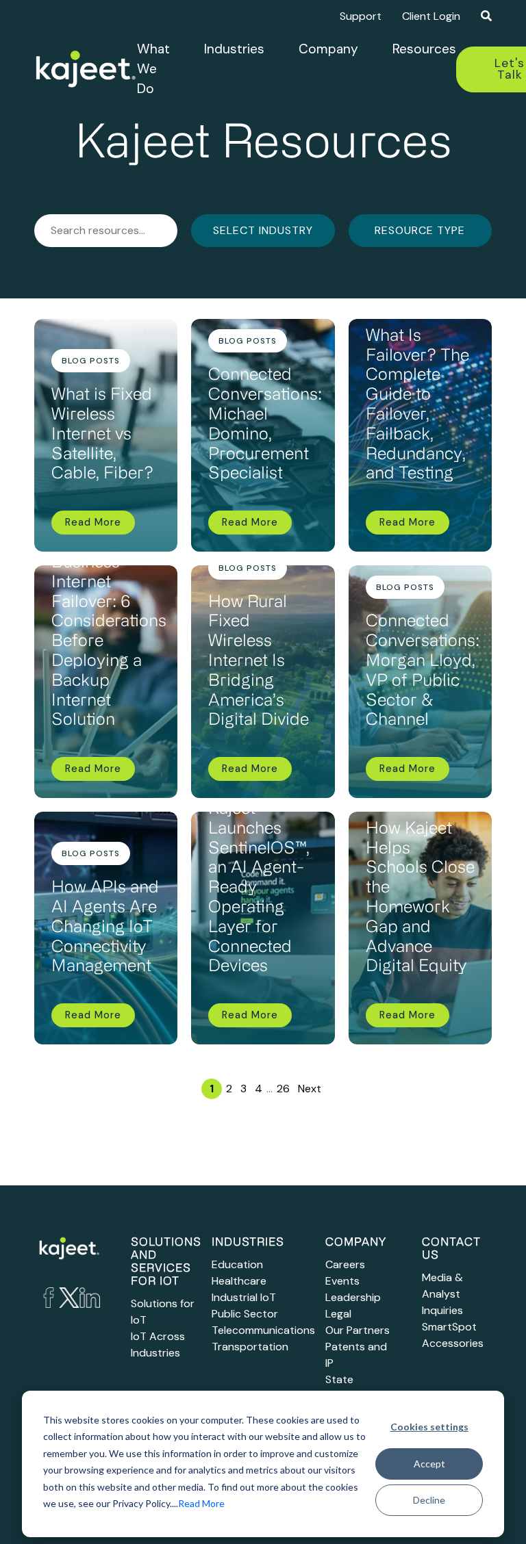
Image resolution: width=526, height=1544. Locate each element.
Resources (424, 48)
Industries (234, 48)
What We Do (153, 68)
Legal (338, 1314)
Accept (429, 1463)
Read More (201, 1503)
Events (342, 1281)
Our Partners (357, 1330)
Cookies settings (429, 1426)
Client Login (431, 16)
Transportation (250, 1346)
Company (328, 48)
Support (360, 16)
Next (309, 1088)
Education (237, 1264)
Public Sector (245, 1314)
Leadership (353, 1297)
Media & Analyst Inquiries (442, 1293)
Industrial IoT (244, 1297)
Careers (345, 1264)
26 (283, 1088)
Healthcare (239, 1281)
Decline (429, 1500)
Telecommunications (263, 1330)
